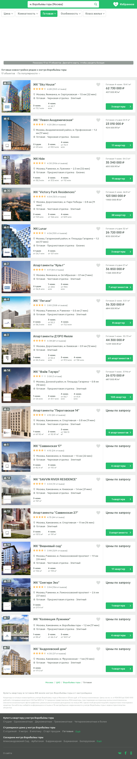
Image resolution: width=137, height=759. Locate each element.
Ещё (78, 731)
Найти (96, 4)
